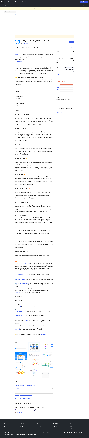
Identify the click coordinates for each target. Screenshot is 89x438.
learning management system (69, 69)
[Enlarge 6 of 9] (38, 368)
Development (35, 47)
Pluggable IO (38, 409)
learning (72, 67)
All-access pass (19, 315)
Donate (55, 426)
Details (17, 47)
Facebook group (43, 334)
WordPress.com (73, 423)
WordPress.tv (39, 428)
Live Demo (18, 63)
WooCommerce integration (21, 279)
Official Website (19, 61)
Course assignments (19, 311)
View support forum (60, 101)
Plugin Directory (7, 5)
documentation (32, 328)
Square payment (19, 295)
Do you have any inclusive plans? (21, 391)
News (5, 424)
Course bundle (18, 306)
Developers (39, 426)
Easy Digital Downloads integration (22, 283)
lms (73, 71)
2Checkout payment (19, 302)
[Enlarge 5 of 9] (38, 354)
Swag (54, 428)
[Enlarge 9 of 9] (52, 362)
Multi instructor (18, 276)
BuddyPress (72, 428)
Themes (21, 424)
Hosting (5, 426)
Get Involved (55, 423)
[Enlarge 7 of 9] (52, 343)
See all (73, 93)
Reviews (22, 47)
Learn (38, 423)
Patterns (21, 428)
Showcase (22, 423)
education (69, 67)
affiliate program (29, 332)
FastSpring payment (19, 298)
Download (72, 41)
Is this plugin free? (18, 388)
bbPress (71, 426)
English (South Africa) (17, 432)
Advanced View (59, 74)
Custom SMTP (18, 309)
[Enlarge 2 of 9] (25, 352)
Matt (71, 424)
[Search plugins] (15, 12)
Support (72, 47)
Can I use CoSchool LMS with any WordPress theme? (25, 385)
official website (26, 325)
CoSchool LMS (17, 54)
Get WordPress (84, 1)
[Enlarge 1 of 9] (25, 343)
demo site (26, 320)
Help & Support (19, 64)
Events (54, 424)
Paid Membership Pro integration (22, 288)
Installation (28, 47)
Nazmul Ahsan (19, 412)
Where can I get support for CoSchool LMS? (23, 395)
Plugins (21, 426)
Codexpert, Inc (25, 43)
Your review (58, 93)
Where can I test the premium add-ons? (22, 398)
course (66, 67)
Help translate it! (54, 8)
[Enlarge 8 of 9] (52, 352)
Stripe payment (18, 292)
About (5, 423)
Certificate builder (19, 274)
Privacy (5, 428)
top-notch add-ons (26, 263)
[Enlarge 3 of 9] (25, 362)
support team (17, 329)
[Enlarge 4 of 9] (38, 343)
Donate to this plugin (60, 112)
